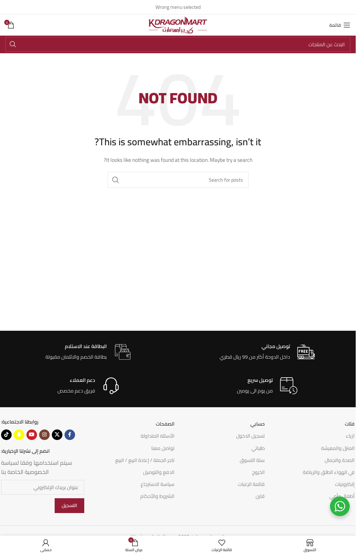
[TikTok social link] (6, 434)
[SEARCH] (12, 44)
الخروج (258, 472)
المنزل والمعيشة (338, 448)
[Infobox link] (267, 352)
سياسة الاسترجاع (158, 484)
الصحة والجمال (340, 460)
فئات (350, 423)
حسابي (257, 423)
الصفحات (165, 423)
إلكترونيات (345, 484)
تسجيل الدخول (250, 435)
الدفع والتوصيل (159, 472)
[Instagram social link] (44, 434)
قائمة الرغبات (251, 484)
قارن (260, 496)
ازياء (350, 435)
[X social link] (57, 434)
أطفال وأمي (342, 496)
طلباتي (258, 448)
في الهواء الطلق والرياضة (329, 472)
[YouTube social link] (31, 434)
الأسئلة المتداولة (158, 435)
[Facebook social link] (70, 434)
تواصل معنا (163, 448)
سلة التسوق (252, 460)
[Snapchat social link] (19, 434)
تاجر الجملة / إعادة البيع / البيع (145, 460)
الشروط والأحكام (157, 496)
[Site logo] (177, 24)
